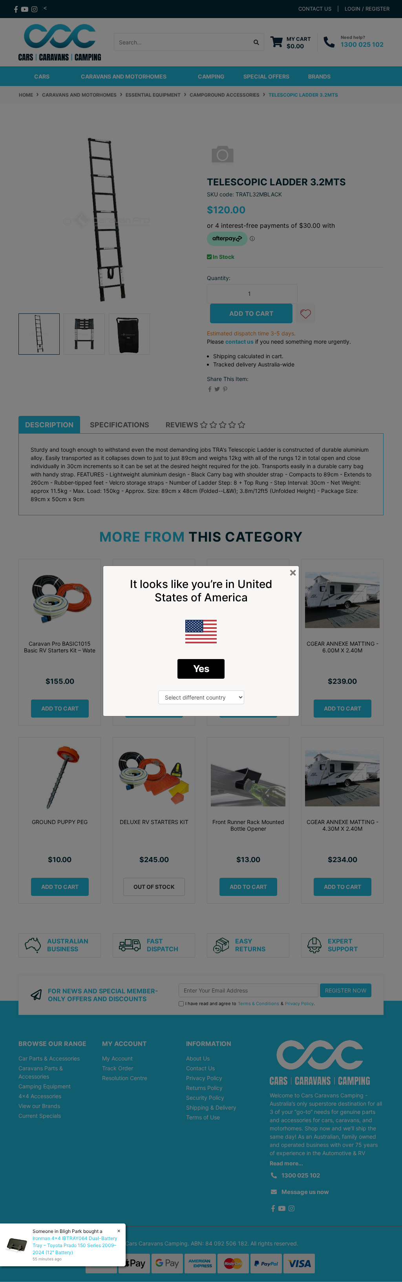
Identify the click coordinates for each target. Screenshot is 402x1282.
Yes (201, 668)
